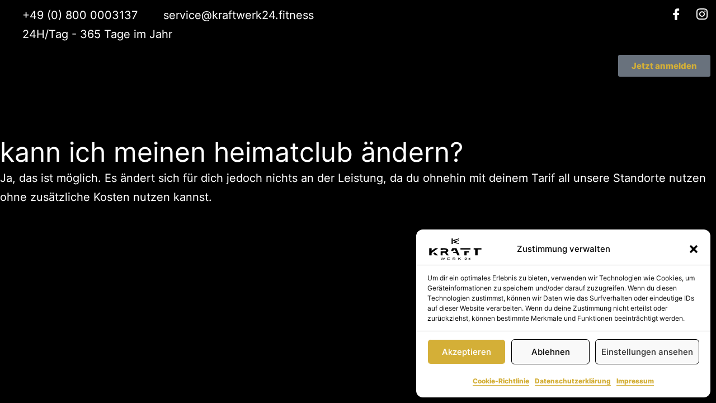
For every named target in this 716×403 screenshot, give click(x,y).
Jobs (453, 76)
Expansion (442, 105)
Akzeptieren (466, 351)
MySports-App (315, 76)
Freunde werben (394, 76)
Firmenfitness (299, 90)
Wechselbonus (433, 62)
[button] (693, 249)
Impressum (635, 381)
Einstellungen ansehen (647, 351)
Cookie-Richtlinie (501, 381)
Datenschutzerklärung (573, 381)
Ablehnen (550, 351)
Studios (371, 62)
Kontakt (447, 90)
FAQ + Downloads (379, 90)
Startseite (319, 62)
